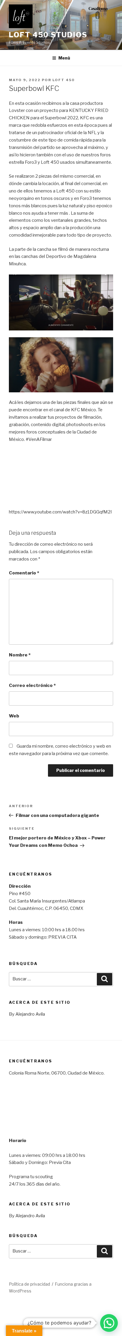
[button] (109, 1323)
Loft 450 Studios (48, 34)
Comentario (24, 573)
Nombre (19, 655)
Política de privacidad (29, 1284)
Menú (64, 57)
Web (14, 716)
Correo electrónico (32, 685)
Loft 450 (63, 80)
